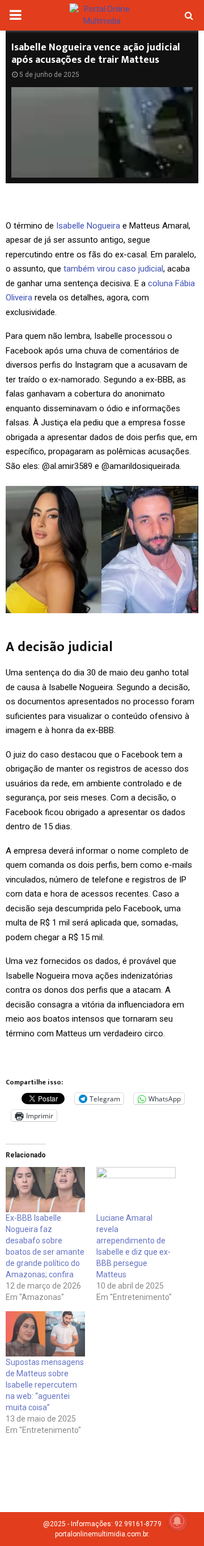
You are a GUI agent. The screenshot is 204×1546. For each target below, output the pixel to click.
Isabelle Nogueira (88, 226)
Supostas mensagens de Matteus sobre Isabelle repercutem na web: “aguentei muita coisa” (45, 1385)
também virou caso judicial (113, 269)
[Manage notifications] (177, 1521)
